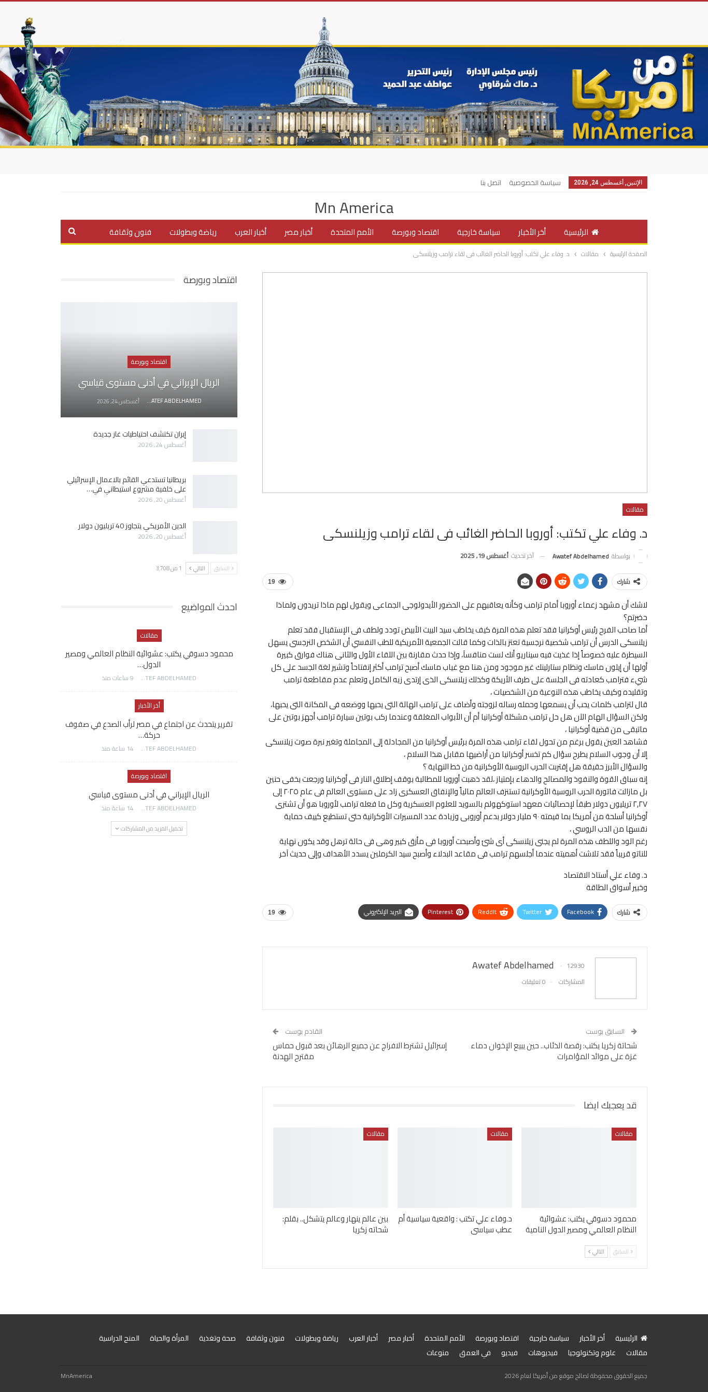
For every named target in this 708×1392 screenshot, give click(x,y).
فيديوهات (543, 1352)
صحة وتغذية (217, 1338)
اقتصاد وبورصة (415, 232)
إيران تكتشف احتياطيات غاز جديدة (139, 434)
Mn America (354, 207)
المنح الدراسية (119, 1338)
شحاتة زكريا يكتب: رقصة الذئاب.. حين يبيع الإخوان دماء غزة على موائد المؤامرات (554, 1051)
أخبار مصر (299, 232)
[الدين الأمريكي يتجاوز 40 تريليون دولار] (215, 537)
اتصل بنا (490, 182)
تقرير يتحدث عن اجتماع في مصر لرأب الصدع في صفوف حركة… (149, 729)
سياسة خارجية (478, 232)
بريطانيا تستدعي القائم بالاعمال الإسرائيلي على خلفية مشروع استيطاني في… (126, 484)
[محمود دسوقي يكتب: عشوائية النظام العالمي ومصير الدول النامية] (578, 1168)
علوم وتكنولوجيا (592, 1352)
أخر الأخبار (532, 232)
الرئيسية (576, 232)
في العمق (475, 1352)
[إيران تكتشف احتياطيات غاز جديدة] (215, 445)
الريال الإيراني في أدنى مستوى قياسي (149, 382)
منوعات (438, 1352)
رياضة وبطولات (193, 232)
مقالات (635, 509)
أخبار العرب (250, 232)
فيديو (509, 1352)
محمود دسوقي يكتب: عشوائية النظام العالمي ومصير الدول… (149, 659)
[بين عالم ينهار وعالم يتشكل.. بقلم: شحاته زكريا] (330, 1168)
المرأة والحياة (169, 1338)
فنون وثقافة (130, 232)
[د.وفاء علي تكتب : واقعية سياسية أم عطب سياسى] (455, 1168)
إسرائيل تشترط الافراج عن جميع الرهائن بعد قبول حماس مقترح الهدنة (360, 1051)
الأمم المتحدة (352, 232)
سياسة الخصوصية (535, 182)
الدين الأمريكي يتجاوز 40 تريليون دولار (132, 525)
